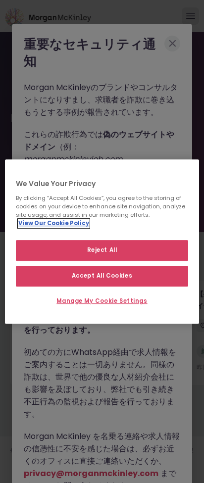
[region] (102, 241)
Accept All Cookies (102, 276)
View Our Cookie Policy (53, 223)
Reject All (102, 250)
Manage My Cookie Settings (101, 301)
